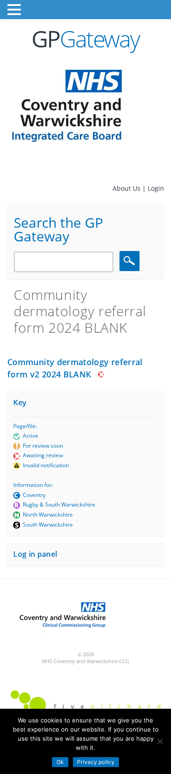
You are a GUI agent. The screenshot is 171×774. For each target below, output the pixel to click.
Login (156, 188)
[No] (159, 741)
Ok (60, 761)
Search (131, 261)
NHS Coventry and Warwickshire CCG (85, 661)
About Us (127, 188)
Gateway (85, 38)
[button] (15, 9)
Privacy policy (95, 761)
